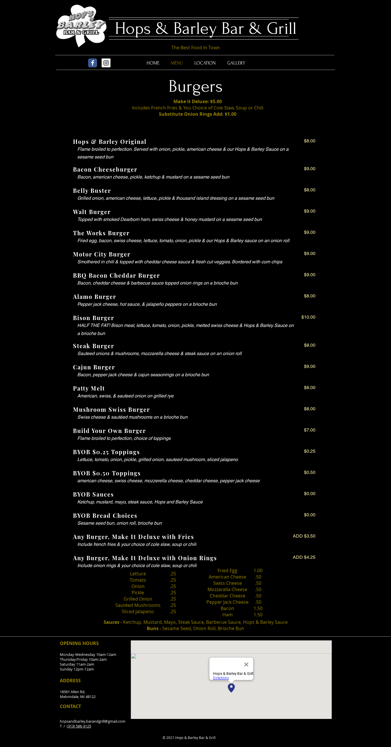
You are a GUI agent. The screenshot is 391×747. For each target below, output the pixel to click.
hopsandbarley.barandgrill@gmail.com (92, 721)
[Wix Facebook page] (92, 62)
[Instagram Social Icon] (106, 62)
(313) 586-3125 (79, 726)
